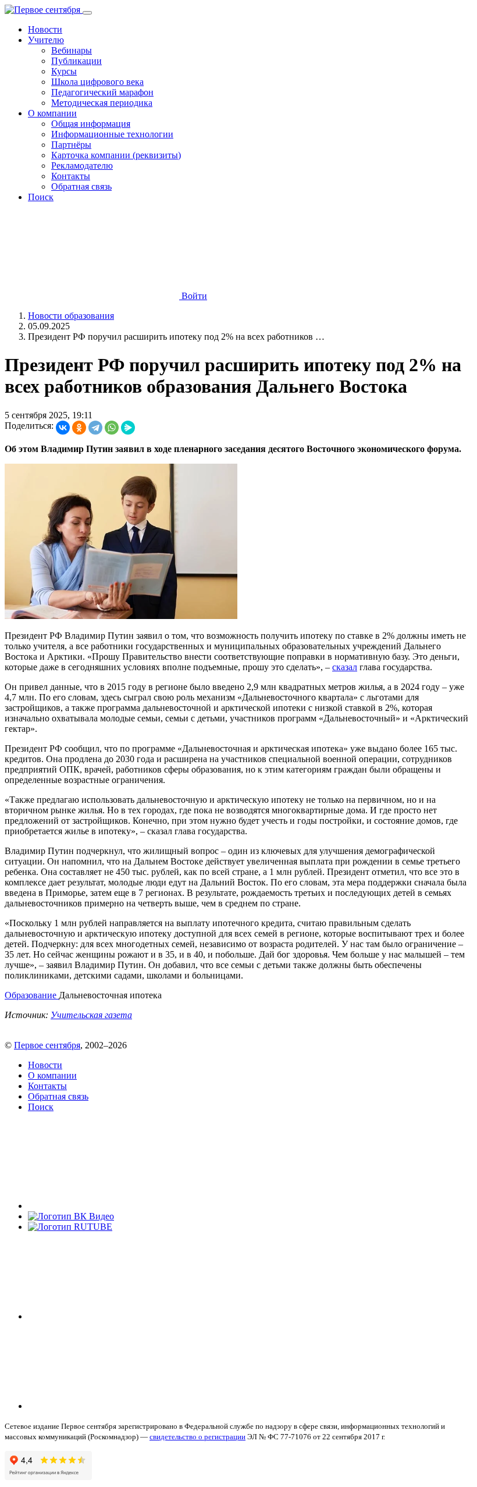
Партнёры (71, 145)
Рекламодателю (82, 165)
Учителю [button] (46, 40)
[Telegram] (95, 428)
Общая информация (90, 124)
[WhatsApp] (112, 428)
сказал (344, 667)
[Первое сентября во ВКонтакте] (115, 1206)
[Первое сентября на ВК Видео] (71, 1216)
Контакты (70, 176)
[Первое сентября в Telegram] (115, 1316)
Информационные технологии (112, 134)
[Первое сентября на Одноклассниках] (115, 1406)
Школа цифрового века (97, 82)
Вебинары (71, 50)
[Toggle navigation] (87, 13)
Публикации (76, 61)
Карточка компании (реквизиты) (116, 155)
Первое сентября (47, 1045)
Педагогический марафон (102, 92)
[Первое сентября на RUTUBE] (70, 1227)
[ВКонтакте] (63, 428)
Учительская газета (91, 1015)
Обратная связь (81, 186)
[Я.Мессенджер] (128, 428)
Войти (193, 296)
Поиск (41, 197)
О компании (52, 1075)
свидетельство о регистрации (197, 1436)
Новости (45, 29)
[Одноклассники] (79, 428)
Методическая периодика (101, 103)
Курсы (64, 71)
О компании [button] (52, 113)
